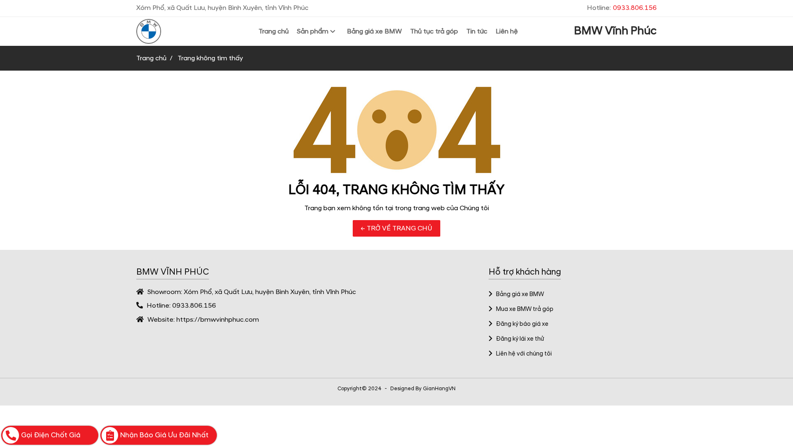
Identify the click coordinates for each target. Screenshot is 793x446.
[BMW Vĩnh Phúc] (169, 31)
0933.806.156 (194, 305)
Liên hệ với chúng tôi (524, 354)
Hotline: (622, 8)
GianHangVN (439, 388)
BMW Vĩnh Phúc (615, 31)
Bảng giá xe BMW (520, 294)
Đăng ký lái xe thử (520, 339)
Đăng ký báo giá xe (522, 324)
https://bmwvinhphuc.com (217, 320)
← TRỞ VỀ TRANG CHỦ (396, 228)
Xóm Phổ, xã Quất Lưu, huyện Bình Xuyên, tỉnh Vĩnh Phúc (270, 292)
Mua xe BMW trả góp (524, 309)
